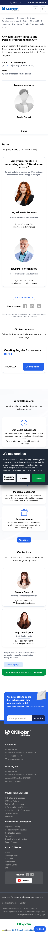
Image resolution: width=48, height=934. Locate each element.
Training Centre (11, 855)
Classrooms (10, 862)
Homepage (9, 18)
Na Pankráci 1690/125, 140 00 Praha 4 (22, 753)
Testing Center (11, 865)
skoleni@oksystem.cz (38, 2)
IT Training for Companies (16, 830)
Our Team (9, 858)
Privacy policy (29, 908)
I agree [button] (38, 478)
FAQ (7, 868)
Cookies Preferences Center (13, 903)
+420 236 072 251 (25, 600)
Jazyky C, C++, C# (24, 21)
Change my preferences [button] (9, 478)
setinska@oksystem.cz (25, 227)
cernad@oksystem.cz (25, 643)
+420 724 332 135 (25, 280)
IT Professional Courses (15, 798)
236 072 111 (17, 756)
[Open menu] (43, 9)
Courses (20, 18)
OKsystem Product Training (16, 807)
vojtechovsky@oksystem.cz (25, 283)
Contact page (12, 664)
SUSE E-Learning (12, 813)
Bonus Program (11, 842)
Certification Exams (13, 833)
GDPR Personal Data (10, 908)
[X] (39, 306)
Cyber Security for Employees (17, 810)
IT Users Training (12, 801)
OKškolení (10, 9)
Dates (24, 131)
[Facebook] (25, 306)
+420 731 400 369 (25, 224)
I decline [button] (23, 478)
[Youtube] (24, 880)
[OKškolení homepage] (18, 733)
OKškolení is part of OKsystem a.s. (18, 672)
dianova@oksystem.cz (25, 603)
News (7, 852)
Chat (41, 929)
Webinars (9, 816)
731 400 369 (18, 2)
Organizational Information (16, 839)
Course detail (32, 366)
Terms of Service (33, 915)
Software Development (14, 804)
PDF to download (23, 297)
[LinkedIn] (32, 306)
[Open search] (35, 9)
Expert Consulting (12, 827)
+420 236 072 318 (25, 641)
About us (23, 540)
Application (9, 836)
